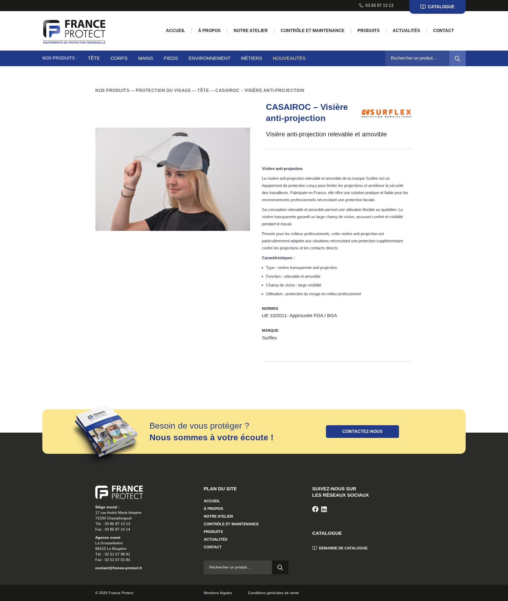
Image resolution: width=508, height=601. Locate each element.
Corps (119, 58)
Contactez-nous (362, 431)
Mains (145, 58)
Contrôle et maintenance (312, 30)
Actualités (406, 30)
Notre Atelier (251, 30)
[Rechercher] (457, 58)
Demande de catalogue (343, 548)
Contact (443, 30)
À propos (209, 30)
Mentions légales (218, 593)
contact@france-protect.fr (118, 568)
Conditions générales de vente (273, 593)
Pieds (171, 58)
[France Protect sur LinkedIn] (324, 509)
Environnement (209, 58)
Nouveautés (289, 58)
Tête (94, 58)
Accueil (175, 30)
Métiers (251, 58)
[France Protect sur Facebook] (315, 509)
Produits (368, 30)
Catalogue (441, 7)
